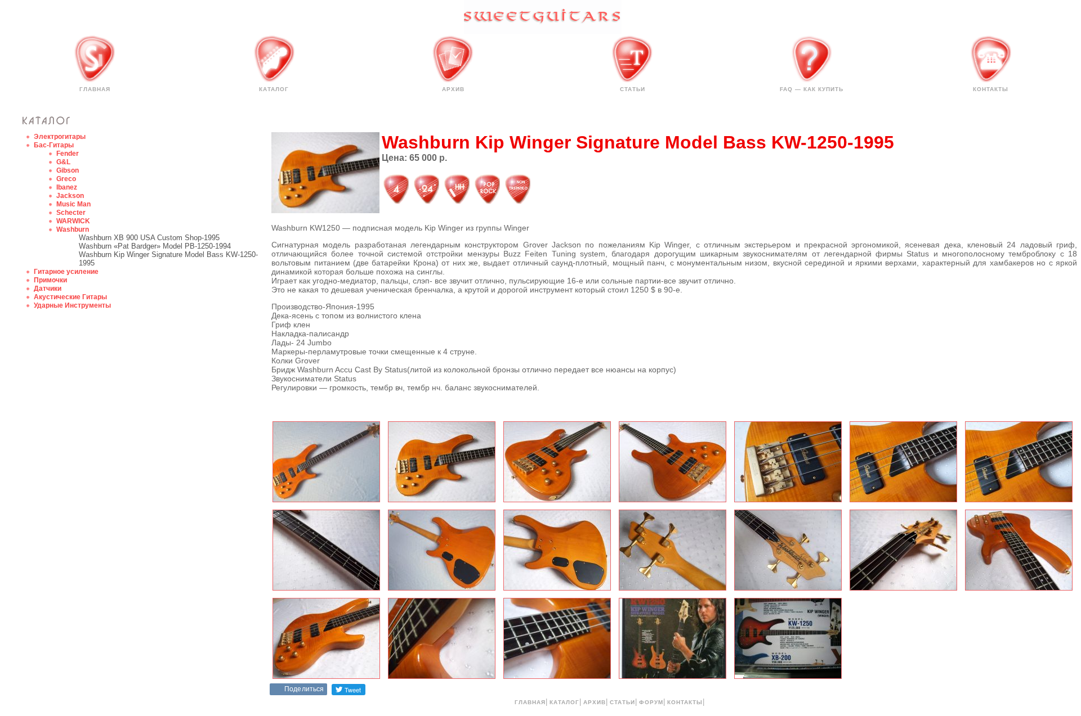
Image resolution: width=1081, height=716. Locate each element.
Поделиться (304, 689)
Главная (94, 89)
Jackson (70, 196)
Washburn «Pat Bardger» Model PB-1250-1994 (155, 246)
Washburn (72, 229)
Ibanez (66, 187)
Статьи (632, 89)
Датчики (47, 288)
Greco (66, 179)
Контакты (990, 89)
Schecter (71, 213)
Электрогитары (60, 137)
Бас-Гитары (54, 145)
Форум (651, 702)
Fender (67, 153)
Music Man (73, 204)
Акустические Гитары (70, 297)
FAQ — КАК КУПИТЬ (811, 89)
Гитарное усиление (66, 272)
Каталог (274, 89)
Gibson (67, 170)
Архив (453, 89)
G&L (63, 162)
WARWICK (73, 221)
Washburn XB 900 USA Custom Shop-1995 (149, 237)
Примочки (50, 280)
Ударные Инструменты (72, 305)
